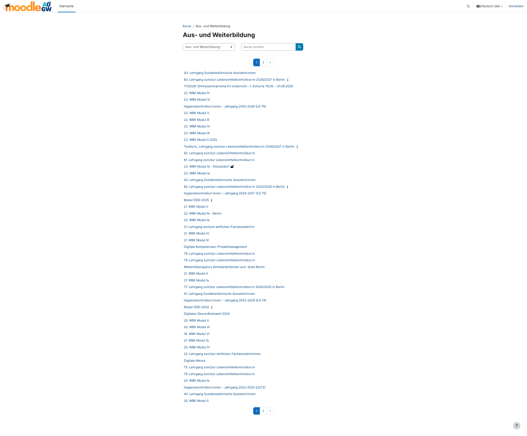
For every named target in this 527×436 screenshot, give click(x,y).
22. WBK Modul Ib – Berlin (203, 213)
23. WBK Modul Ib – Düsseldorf (206, 166)
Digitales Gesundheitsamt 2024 (207, 314)
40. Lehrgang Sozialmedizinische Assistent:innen (220, 394)
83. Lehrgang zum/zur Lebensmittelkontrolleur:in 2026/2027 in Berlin (234, 80)
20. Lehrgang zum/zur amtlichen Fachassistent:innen (222, 354)
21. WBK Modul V (196, 207)
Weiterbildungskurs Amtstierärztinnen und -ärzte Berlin (224, 267)
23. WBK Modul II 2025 (200, 140)
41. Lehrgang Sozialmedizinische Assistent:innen (219, 294)
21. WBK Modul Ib (196, 340)
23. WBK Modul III (197, 133)
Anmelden (516, 6)
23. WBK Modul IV (197, 126)
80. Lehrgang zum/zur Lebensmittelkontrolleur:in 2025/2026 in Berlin (234, 187)
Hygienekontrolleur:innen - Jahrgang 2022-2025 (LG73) (224, 387)
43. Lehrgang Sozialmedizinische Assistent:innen (220, 73)
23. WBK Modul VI (197, 99)
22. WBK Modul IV (197, 93)
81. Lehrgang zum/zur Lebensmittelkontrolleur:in (219, 160)
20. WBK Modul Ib (197, 380)
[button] (468, 6)
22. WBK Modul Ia (196, 220)
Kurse (187, 26)
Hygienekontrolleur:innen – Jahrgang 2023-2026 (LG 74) (225, 300)
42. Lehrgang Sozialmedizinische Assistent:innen (220, 180)
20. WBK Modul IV (197, 347)
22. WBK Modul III (196, 120)
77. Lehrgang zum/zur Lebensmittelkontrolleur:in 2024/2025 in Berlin (234, 287)
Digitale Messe (194, 361)
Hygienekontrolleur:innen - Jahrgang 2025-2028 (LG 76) (225, 106)
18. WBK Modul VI (196, 334)
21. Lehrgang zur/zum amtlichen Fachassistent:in (219, 227)
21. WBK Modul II (196, 273)
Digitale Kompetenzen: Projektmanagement (215, 247)
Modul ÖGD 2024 (196, 307)
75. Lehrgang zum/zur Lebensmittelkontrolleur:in (219, 367)
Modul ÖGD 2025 (196, 200)
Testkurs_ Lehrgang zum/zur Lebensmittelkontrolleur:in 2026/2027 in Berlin (239, 146)
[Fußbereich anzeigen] (516, 425)
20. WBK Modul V (196, 320)
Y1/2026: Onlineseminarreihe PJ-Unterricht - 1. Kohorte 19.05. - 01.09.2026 (238, 86)
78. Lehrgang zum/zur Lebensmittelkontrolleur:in (219, 260)
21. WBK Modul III (196, 240)
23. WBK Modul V (196, 113)
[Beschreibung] (288, 80)
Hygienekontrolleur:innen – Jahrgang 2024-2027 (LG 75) (225, 193)
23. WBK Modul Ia (197, 173)
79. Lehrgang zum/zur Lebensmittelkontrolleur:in (219, 253)
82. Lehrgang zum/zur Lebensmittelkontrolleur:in (219, 153)
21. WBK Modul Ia (196, 280)
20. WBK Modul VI (197, 327)
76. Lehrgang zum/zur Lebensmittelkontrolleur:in (219, 374)
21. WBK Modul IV (196, 233)
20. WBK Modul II (196, 401)
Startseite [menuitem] (66, 6)
